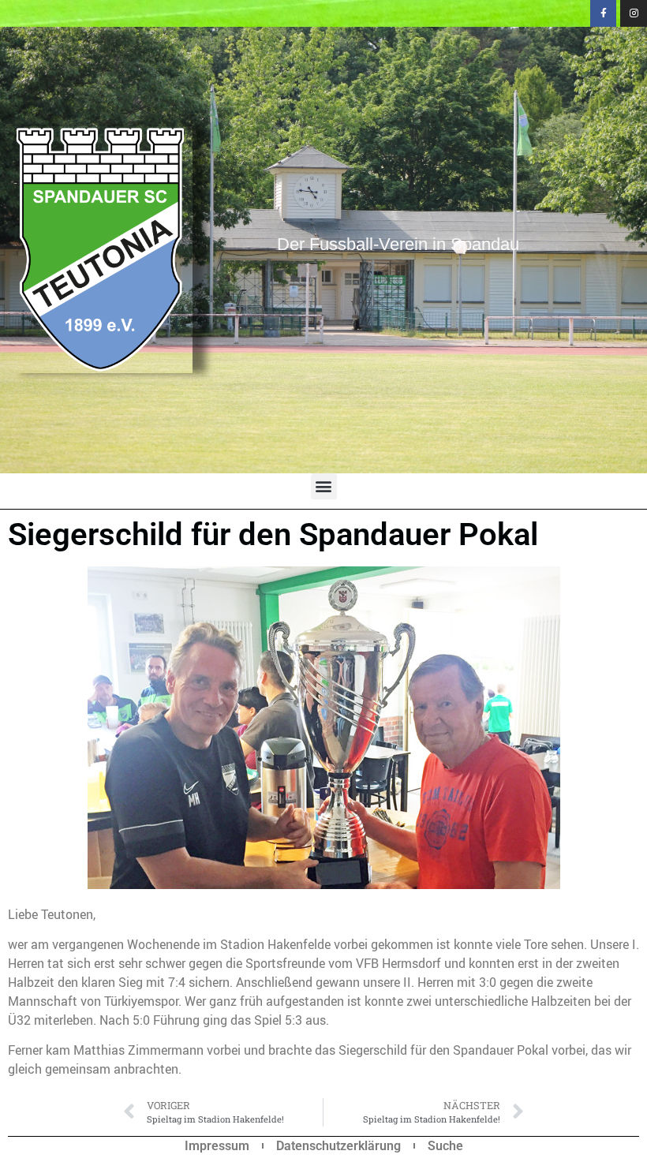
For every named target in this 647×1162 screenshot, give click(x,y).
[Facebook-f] (603, 13)
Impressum (217, 1145)
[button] (324, 486)
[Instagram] (633, 13)
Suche (445, 1145)
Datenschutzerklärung (338, 1145)
